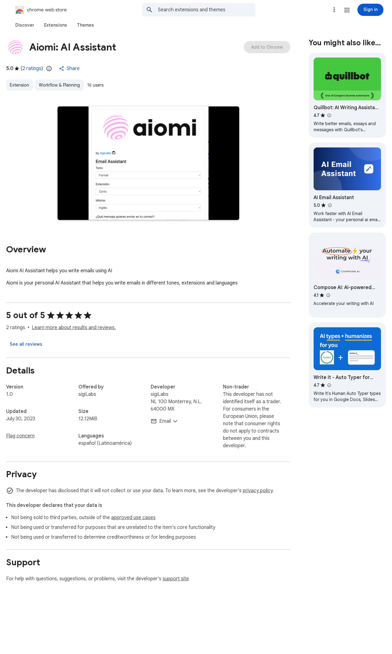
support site (176, 579)
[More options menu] (334, 10)
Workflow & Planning (59, 85)
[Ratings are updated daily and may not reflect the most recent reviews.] (49, 68)
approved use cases (133, 518)
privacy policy (258, 491)
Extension (19, 85)
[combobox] (206, 9)
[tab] (24, 25)
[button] (347, 10)
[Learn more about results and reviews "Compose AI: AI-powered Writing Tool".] (328, 295)
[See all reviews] (26, 344)
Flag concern (20, 436)
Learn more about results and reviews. (74, 328)
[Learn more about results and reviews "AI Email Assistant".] (329, 205)
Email (165, 421)
